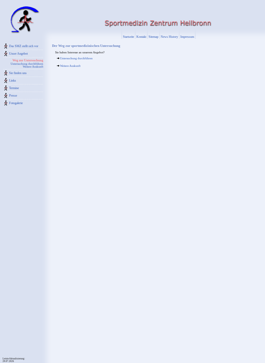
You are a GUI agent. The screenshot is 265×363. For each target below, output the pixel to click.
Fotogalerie (16, 103)
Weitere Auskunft (33, 66)
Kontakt (141, 37)
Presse (13, 95)
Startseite (128, 37)
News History (169, 37)
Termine (14, 88)
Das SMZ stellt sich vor (23, 46)
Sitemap (153, 37)
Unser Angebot (18, 53)
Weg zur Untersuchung (27, 60)
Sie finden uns (18, 73)
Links (12, 80)
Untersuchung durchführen (27, 63)
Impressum (187, 37)
